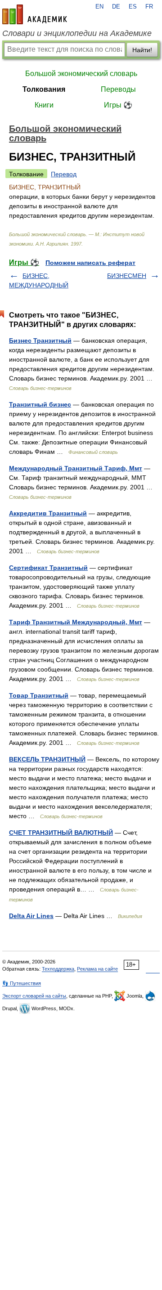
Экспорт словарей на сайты (34, 996)
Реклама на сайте (97, 969)
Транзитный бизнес (40, 404)
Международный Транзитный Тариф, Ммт (75, 468)
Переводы (118, 89)
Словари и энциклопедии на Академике (77, 33)
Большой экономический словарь (81, 73)
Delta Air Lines (31, 915)
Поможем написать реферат (90, 262)
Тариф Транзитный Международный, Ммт (75, 622)
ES (133, 7)
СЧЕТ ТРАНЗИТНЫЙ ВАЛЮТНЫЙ (61, 832)
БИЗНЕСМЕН (126, 275)
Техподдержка (58, 969)
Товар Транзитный (38, 695)
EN (99, 7)
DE (116, 7)
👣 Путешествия (21, 983)
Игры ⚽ (118, 105)
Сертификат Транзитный (48, 567)
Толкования (43, 89)
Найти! (142, 50)
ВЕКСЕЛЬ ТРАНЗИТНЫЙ (47, 759)
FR (149, 7)
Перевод (63, 174)
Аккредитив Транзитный (48, 513)
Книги (44, 105)
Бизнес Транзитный (40, 340)
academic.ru (34, 14)
